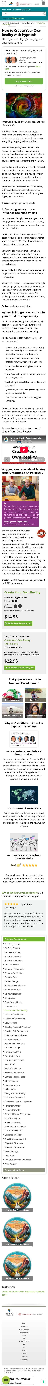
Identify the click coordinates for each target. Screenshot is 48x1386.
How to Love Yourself (14, 1060)
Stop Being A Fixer (13, 1135)
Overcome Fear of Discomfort (18, 1102)
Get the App (24, 1359)
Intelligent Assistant (16, 18)
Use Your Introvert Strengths (18, 1160)
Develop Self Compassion (16, 1031)
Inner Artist (10, 1064)
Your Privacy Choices (20, 1379)
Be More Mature (12, 965)
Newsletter (24, 1356)
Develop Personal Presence (17, 1027)
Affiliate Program (24, 1341)
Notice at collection (12, 1383)
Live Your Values (12, 1085)
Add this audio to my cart (19, 623)
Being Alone (10, 998)
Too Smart (9, 1156)
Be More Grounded (13, 961)
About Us (24, 1326)
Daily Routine (11, 1023)
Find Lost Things (12, 1048)
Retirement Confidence (15, 1126)
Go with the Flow (12, 1056)
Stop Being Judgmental (15, 1139)
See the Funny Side (14, 1131)
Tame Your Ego (11, 1151)
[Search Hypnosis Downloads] (44, 13)
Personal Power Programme (17, 1114)
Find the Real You (13, 1052)
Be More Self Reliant (14, 973)
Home (24, 1323)
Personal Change (12, 1106)
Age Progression (12, 944)
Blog (24, 1338)
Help (24, 1344)
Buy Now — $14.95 (24, 81)
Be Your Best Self (13, 990)
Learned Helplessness (15, 1077)
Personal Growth (12, 1110)
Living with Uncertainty (15, 1093)
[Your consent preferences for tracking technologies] (43, 1381)
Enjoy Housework (13, 1039)
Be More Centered (13, 956)
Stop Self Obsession (14, 1143)
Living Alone (10, 1089)
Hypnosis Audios (24, 1332)
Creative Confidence (14, 1014)
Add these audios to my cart (21, 668)
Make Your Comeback (15, 1097)
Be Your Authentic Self (15, 985)
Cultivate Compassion (15, 1019)
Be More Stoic (11, 977)
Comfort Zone (11, 1006)
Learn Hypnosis (24, 1329)
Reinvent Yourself (13, 1122)
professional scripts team (23, 743)
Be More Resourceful (14, 969)
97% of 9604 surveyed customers (20, 892)
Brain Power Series (13, 1002)
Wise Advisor (11, 1164)
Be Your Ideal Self (13, 994)
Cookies (24, 1353)
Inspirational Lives (13, 1068)
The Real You (11, 643)
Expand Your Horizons (15, 1043)
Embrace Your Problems (16, 1035)
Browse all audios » (14, 1170)
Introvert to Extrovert (14, 1073)
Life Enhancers (11, 1081)
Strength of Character (14, 1147)
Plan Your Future (12, 1118)
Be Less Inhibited (12, 952)
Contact (24, 1347)
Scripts (24, 1335)
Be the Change (11, 981)
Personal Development (16, 939)
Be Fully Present (12, 948)
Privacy (24, 1350)
